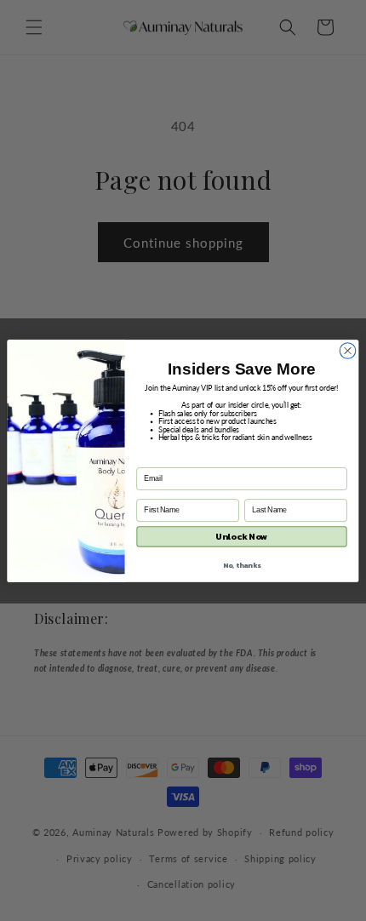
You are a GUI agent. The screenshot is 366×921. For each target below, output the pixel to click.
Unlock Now (241, 536)
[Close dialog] (348, 350)
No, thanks (242, 563)
